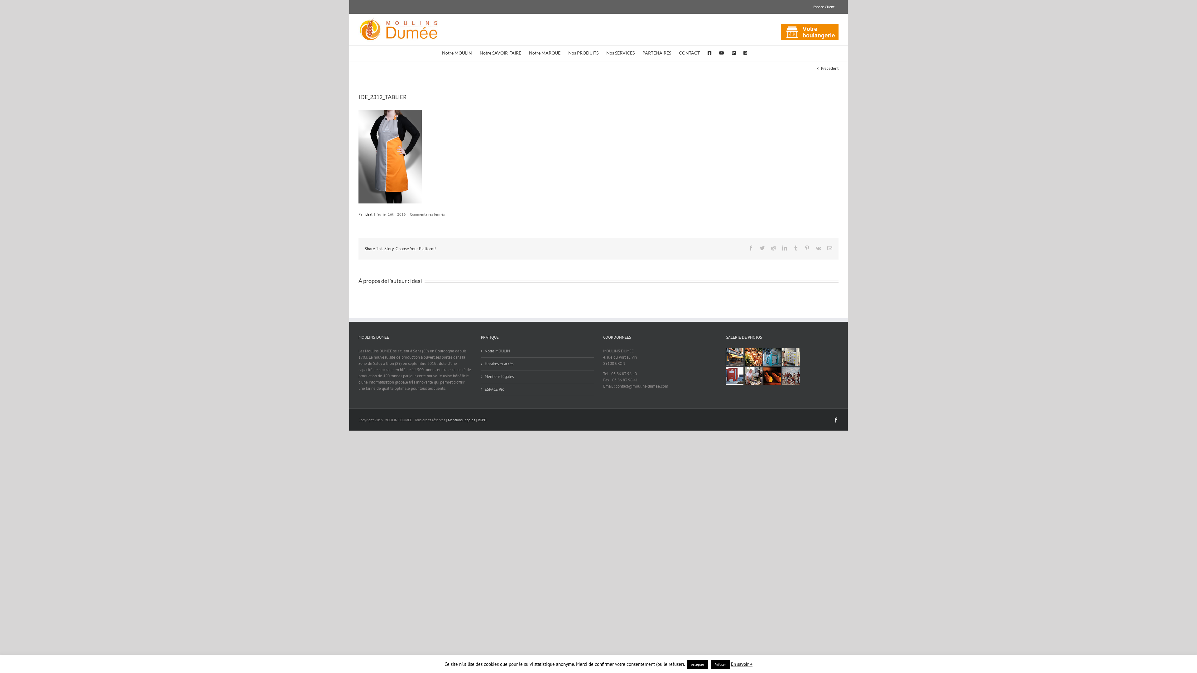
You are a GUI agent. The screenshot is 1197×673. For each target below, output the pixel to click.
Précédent (830, 68)
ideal (369, 214)
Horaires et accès (499, 363)
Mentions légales (499, 376)
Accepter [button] (697, 664)
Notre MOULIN (497, 351)
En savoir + (741, 664)
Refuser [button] (720, 664)
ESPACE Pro (494, 389)
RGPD (482, 420)
